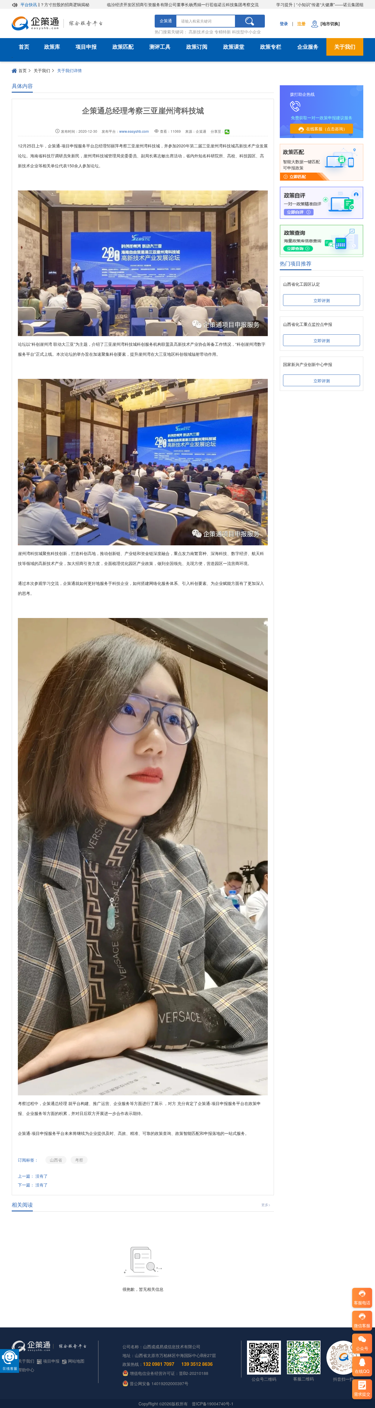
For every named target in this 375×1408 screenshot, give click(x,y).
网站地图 (76, 1361)
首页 (24, 47)
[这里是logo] (80, 23)
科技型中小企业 (246, 32)
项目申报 (86, 47)
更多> (265, 1204)
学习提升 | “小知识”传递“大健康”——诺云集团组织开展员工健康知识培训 (304, 4)
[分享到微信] (227, 132)
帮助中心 (26, 1370)
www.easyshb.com (134, 131)
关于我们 (344, 47)
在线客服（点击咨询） (326, 129)
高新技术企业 (201, 32)
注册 (301, 23)
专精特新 (222, 32)
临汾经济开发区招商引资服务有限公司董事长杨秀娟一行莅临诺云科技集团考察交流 (144, 4)
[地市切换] (329, 23)
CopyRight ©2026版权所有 (163, 1404)
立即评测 (321, 300)
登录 (284, 23)
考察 (79, 1160)
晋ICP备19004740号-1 (212, 1404)
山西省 (56, 1160)
